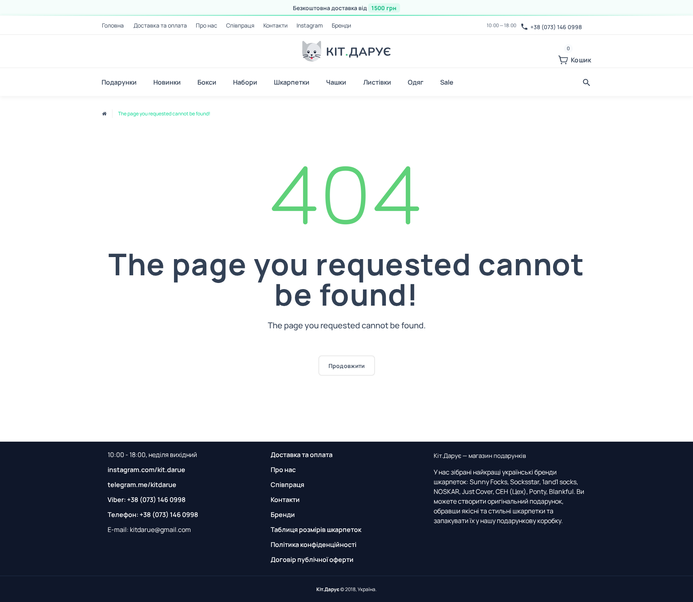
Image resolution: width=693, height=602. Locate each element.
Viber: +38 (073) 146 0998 (147, 499)
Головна (113, 25)
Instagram (310, 25)
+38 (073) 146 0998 (556, 27)
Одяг (416, 82)
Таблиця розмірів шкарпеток (316, 529)
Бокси (206, 82)
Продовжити (346, 366)
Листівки (377, 82)
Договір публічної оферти (312, 559)
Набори (245, 82)
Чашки (336, 82)
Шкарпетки (291, 82)
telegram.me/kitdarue (142, 484)
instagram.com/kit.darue (146, 469)
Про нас (206, 25)
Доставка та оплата (160, 25)
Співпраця (240, 25)
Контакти (275, 25)
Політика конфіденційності (313, 544)
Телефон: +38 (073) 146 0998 (153, 514)
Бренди (341, 25)
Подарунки (119, 82)
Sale (447, 82)
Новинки (167, 82)
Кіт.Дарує (327, 589)
